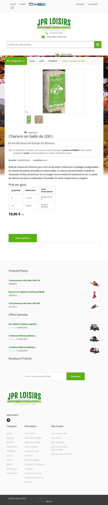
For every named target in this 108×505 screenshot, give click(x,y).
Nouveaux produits (33, 437)
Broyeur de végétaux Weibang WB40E (26, 292)
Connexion (80, 4)
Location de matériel (34, 477)
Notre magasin (31, 446)
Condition (38, 160)
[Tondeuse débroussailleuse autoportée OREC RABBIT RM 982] (94, 351)
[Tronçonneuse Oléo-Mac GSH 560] (94, 307)
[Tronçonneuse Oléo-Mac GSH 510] (94, 284)
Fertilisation (52, 61)
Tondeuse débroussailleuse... (22, 335)
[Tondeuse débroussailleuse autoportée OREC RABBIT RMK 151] (94, 339)
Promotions (30, 433)
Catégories (16, 60)
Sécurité (10, 442)
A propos (29, 468)
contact (22, 4)
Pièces (10, 460)
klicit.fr (49, 501)
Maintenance (12, 446)
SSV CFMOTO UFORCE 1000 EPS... (23, 324)
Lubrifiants (11, 451)
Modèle (12, 160)
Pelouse (10, 437)
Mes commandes (59, 433)
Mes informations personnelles (59, 448)
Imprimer (33, 132)
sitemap (28, 482)
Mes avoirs (56, 437)
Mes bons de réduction (61, 454)
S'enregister (93, 4)
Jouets (9, 464)
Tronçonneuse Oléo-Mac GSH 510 (24, 280)
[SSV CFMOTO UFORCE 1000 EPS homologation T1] (94, 328)
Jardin (41, 61)
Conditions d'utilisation (35, 464)
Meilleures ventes (33, 442)
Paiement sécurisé (33, 473)
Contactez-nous (32, 451)
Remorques (12, 468)
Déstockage (12, 473)
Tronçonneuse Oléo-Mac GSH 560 (24, 303)
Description (23, 238)
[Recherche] (97, 44)
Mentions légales (32, 460)
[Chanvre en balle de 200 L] (29, 119)
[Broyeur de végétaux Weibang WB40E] (94, 295)
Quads (10, 455)
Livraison (29, 455)
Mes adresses (57, 442)
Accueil (13, 4)
